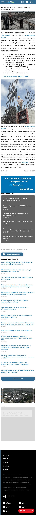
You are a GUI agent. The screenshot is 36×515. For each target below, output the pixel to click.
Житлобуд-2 (6, 35)
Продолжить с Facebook (13, 254)
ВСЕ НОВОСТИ (18, 379)
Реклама (5, 459)
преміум (25, 162)
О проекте (6, 462)
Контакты (6, 455)
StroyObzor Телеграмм (10, 496)
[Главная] (10, 2)
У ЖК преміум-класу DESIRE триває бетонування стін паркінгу (15, 200)
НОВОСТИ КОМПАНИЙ (9, 259)
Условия (5, 470)
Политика (6, 466)
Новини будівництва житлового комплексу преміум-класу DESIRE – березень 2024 (18, 230)
